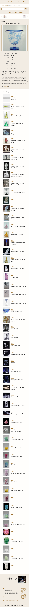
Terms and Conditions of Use (11, 600)
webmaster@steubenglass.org (12, 597)
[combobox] (12, 9)
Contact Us (5, 86)
